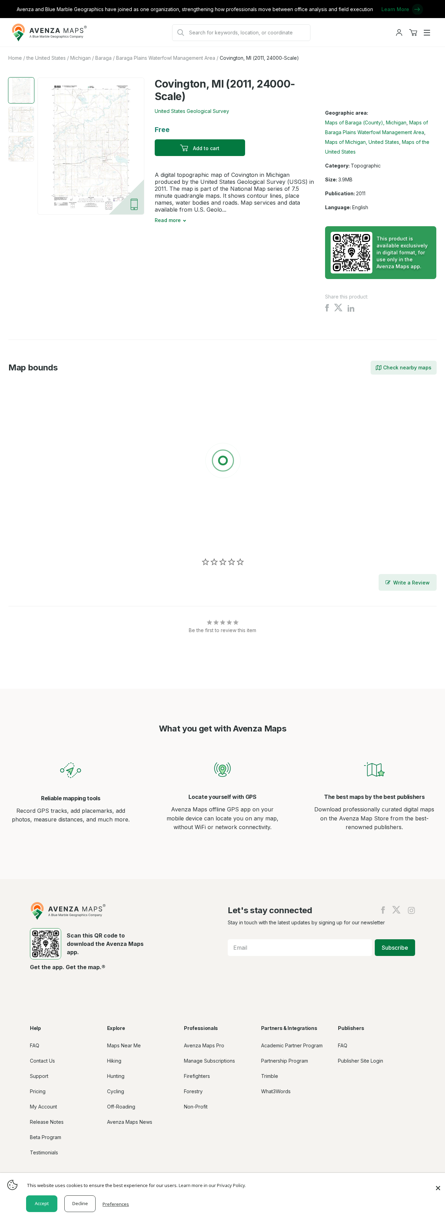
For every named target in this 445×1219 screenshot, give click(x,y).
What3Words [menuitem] (276, 1091)
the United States (46, 58)
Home (15, 58)
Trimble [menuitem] (269, 1076)
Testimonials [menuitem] (44, 1152)
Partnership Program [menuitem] (284, 1061)
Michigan (80, 58)
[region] (222, 461)
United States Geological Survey (192, 111)
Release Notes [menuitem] (47, 1122)
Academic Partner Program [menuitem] (292, 1045)
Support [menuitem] (39, 1076)
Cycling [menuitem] (115, 1091)
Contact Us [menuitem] (42, 1061)
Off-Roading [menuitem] (121, 1107)
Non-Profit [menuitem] (196, 1107)
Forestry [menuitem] (193, 1091)
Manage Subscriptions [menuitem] (209, 1061)
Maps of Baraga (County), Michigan (365, 122)
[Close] (438, 1184)
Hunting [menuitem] (115, 1076)
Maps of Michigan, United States (362, 142)
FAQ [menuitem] (34, 1045)
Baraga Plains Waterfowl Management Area (165, 58)
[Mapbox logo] (25, 537)
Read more (168, 220)
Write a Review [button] (411, 583)
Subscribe (395, 947)
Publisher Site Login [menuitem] (360, 1061)
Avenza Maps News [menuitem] (129, 1122)
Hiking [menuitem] (114, 1061)
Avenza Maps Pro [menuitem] (204, 1045)
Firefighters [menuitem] (197, 1076)
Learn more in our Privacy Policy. (212, 1185)
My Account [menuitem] (43, 1107)
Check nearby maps (407, 367)
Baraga (103, 58)
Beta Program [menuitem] (45, 1137)
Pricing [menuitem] (38, 1091)
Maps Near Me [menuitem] (124, 1045)
